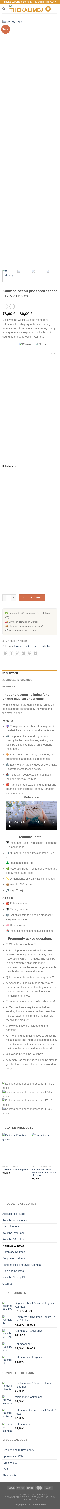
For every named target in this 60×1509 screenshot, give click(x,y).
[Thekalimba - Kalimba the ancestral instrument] (26, 9)
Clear (55, 354)
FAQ (5, 1469)
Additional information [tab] (17, 680)
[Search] (3, 9)
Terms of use (10, 1462)
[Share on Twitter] (17, 653)
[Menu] (56, 9)
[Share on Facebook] (11, 653)
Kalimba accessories (14, 1220)
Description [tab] (10, 673)
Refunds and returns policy (18, 1450)
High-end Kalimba (41, 646)
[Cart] (48, 9)
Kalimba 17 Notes (22, 646)
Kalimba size (9, 466)
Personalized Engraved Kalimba (21, 1264)
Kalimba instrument (13, 1233)
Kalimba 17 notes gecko (15, 1169)
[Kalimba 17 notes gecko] (15, 1148)
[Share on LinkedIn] (35, 653)
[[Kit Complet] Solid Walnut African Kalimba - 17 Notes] (45, 1148)
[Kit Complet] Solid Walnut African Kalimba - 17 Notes (44, 1172)
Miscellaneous (11, 1226)
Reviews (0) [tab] (9, 686)
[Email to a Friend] (23, 653)
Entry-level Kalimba (14, 1258)
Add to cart (32, 597)
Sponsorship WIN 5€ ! (15, 1456)
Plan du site (9, 1475)
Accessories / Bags (13, 1213)
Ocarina (7, 1283)
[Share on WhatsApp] (5, 653)
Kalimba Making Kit (14, 1277)
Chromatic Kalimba (13, 1252)
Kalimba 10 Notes (13, 1239)
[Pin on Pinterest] (29, 653)
